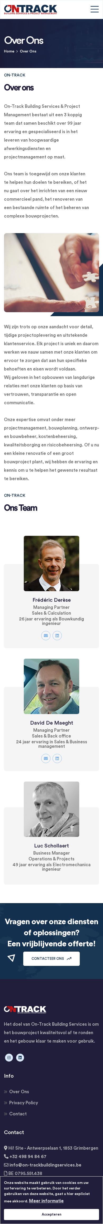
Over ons (19, 1092)
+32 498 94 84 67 (28, 1156)
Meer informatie (46, 1201)
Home (9, 51)
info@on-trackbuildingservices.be (45, 1165)
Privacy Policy (23, 1103)
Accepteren (51, 1214)
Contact (18, 1114)
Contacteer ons (48, 958)
